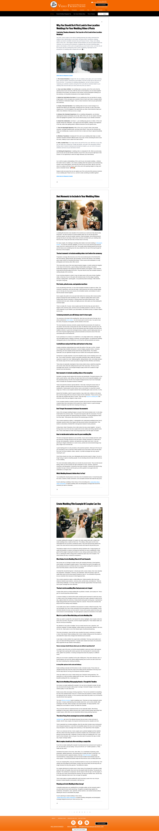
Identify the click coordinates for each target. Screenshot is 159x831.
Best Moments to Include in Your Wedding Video (78, 196)
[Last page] (90, 812)
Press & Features (91, 13)
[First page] (69, 812)
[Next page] (87, 812)
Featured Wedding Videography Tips (63, 13)
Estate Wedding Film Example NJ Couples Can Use (79, 503)
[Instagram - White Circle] (73, 822)
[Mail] (92, 2)
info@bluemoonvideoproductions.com (100, 2)
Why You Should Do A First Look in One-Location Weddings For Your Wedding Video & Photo (78, 26)
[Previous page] (72, 812)
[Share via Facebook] (57, 182)
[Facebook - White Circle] (80, 822)
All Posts (52, 13)
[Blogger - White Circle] (87, 822)
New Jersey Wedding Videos (79, 13)
